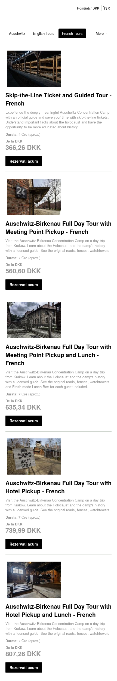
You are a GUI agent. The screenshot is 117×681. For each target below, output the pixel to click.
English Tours (43, 33)
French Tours (72, 33)
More (100, 33)
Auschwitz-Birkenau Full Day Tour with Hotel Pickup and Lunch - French (58, 610)
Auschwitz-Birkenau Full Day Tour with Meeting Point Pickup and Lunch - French (58, 354)
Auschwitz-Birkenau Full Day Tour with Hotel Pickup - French (58, 487)
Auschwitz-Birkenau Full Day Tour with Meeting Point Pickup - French (58, 227)
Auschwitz (17, 33)
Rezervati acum (24, 161)
